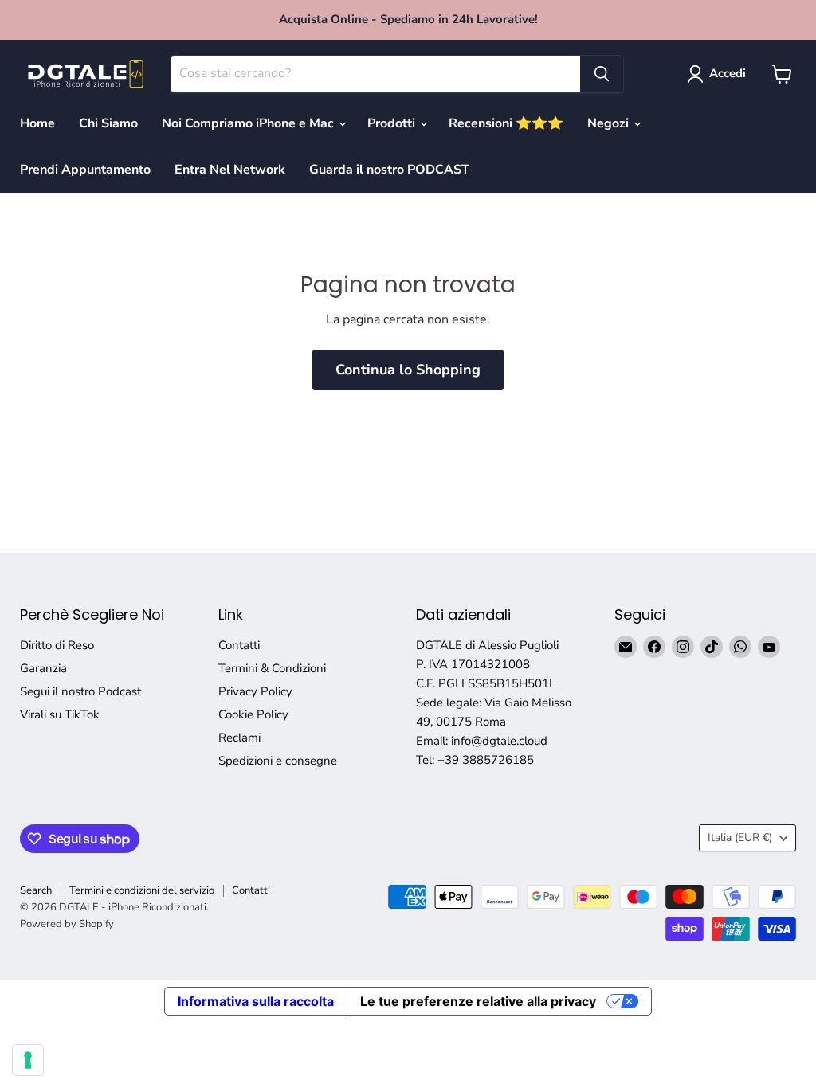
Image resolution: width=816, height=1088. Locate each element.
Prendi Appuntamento (85, 169)
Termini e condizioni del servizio (141, 890)
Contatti (239, 645)
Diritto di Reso (57, 645)
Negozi (609, 123)
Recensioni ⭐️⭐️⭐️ (506, 123)
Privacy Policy (255, 691)
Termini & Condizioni (272, 668)
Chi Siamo (108, 123)
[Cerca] (601, 74)
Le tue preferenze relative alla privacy (478, 1001)
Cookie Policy (253, 714)
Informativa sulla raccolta (256, 1001)
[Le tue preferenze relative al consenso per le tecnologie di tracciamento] (28, 1060)
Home (37, 123)
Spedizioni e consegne (277, 761)
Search (36, 890)
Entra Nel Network (230, 169)
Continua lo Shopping (408, 369)
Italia (740, 837)
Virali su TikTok (60, 714)
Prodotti (392, 123)
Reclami (239, 738)
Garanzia (43, 668)
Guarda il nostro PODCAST (389, 169)
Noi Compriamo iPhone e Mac (249, 123)
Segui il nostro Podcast (80, 691)
